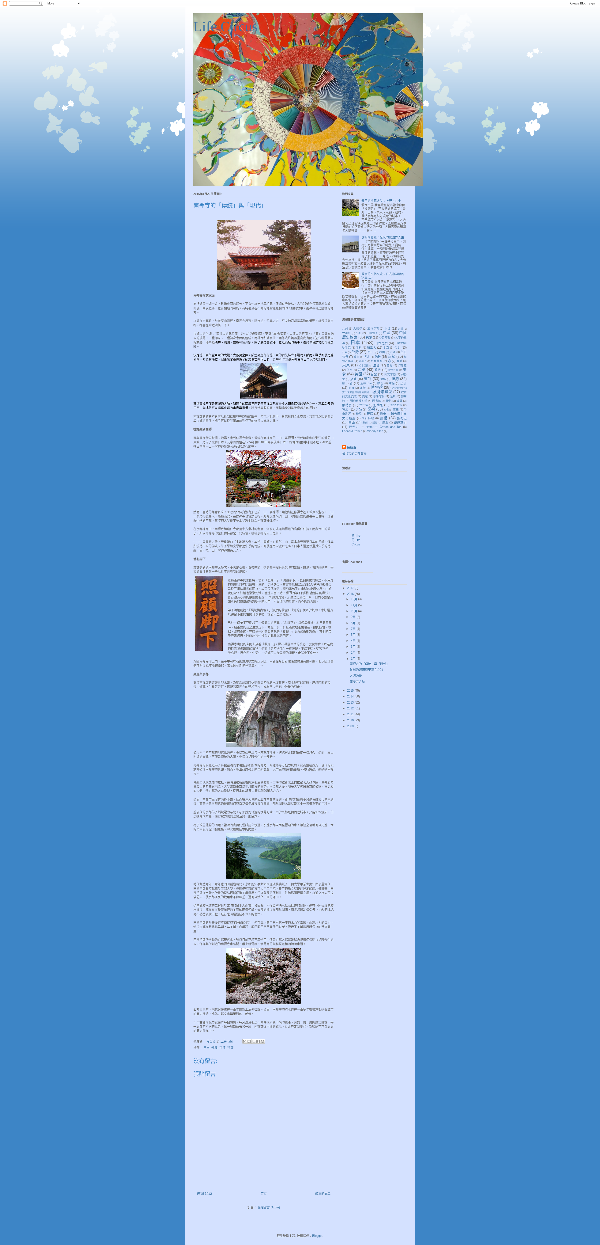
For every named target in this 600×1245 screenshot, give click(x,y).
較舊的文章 (322, 1193)
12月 (354, 599)
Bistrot (369, 426)
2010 (351, 720)
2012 (351, 708)
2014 (351, 696)
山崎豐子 (372, 333)
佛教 (214, 1047)
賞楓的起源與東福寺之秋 (366, 669)
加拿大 (371, 347)
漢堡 (399, 400)
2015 (351, 690)
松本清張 (363, 365)
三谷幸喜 (373, 328)
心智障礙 (384, 337)
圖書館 (376, 400)
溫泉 (393, 396)
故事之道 (393, 370)
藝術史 (402, 418)
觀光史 (354, 426)
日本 (206, 1047)
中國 (386, 333)
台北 (397, 347)
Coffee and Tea (390, 427)
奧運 (365, 396)
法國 (376, 365)
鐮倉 (385, 422)
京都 (222, 1047)
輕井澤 (363, 405)
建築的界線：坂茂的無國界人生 (382, 237)
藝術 (384, 418)
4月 (353, 641)
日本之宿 (381, 343)
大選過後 (356, 675)
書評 (368, 379)
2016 (351, 594)
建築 (230, 1047)
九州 (345, 328)
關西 (352, 422)
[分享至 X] (253, 1041)
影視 (371, 409)
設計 (403, 383)
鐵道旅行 (400, 422)
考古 (367, 356)
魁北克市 (396, 405)
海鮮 (383, 379)
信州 (349, 369)
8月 (353, 623)
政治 (378, 370)
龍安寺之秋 (357, 681)
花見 (390, 365)
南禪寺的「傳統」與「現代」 (369, 664)
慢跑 (389, 400)
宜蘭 (399, 360)
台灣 (355, 352)
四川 (371, 352)
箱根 (386, 409)
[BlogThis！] (249, 1041)
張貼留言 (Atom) (269, 1207)
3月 (353, 646)
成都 (356, 356)
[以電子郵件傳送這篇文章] (244, 1041)
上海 (387, 328)
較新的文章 (204, 1193)
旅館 (353, 379)
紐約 (395, 379)
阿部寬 (402, 365)
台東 (344, 352)
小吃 (358, 333)
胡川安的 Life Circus (356, 540)
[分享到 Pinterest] (262, 1041)
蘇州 (365, 422)
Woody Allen (375, 431)
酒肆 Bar (366, 383)
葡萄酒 (351, 447)
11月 (354, 605)
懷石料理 (368, 418)
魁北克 (378, 405)
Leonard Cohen (352, 431)
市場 (392, 352)
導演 (345, 409)
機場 (359, 413)
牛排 (359, 347)
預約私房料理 (358, 400)
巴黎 (369, 337)
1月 (353, 658)
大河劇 (346, 333)
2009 (351, 726)
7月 (353, 629)
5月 (353, 634)
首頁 (264, 1193)
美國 (358, 374)
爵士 (383, 413)
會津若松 (379, 396)
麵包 (375, 422)
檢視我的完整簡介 (354, 453)
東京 (346, 365)
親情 (370, 413)
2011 (351, 714)
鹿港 (363, 387)
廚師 (359, 409)
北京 (386, 347)
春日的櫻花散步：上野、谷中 (381, 200)
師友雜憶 (390, 374)
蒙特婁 (347, 405)
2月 (353, 652)
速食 (352, 387)
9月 (353, 617)
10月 (354, 611)
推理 (380, 383)
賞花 (396, 409)
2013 (351, 702)
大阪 (400, 328)
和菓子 (362, 361)
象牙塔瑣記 (382, 392)
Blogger (317, 1235)
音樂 (374, 374)
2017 (351, 588)
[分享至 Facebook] (258, 1041)
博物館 (377, 387)
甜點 (392, 383)
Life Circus (225, 26)
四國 (382, 352)
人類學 (357, 328)
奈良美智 (376, 360)
